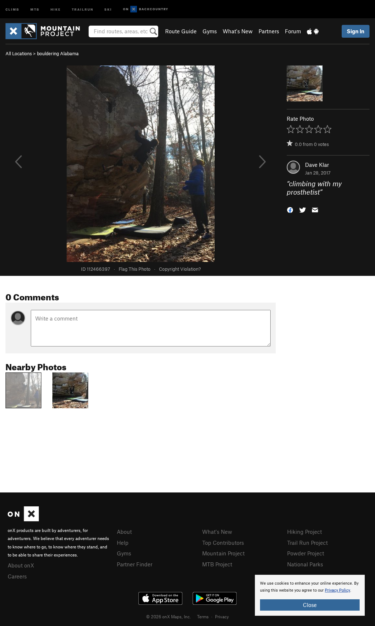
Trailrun (82, 9)
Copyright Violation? (180, 269)
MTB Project (217, 564)
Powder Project (305, 553)
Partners (269, 31)
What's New (238, 31)
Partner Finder (134, 564)
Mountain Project (223, 553)
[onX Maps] (23, 519)
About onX (21, 565)
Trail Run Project (307, 542)
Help (123, 542)
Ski (108, 9)
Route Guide (181, 31)
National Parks (305, 564)
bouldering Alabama (58, 53)
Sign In (355, 31)
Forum (293, 31)
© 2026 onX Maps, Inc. (168, 616)
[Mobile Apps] (313, 31)
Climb (12, 9)
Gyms (210, 31)
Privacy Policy (337, 590)
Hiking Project (304, 531)
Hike (56, 9)
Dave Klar (317, 164)
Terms (203, 616)
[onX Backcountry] (146, 9)
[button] (290, 209)
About (124, 531)
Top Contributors (223, 542)
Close (310, 604)
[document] (310, 595)
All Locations (18, 53)
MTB (35, 9)
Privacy (222, 616)
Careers (17, 576)
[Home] (46, 31)
